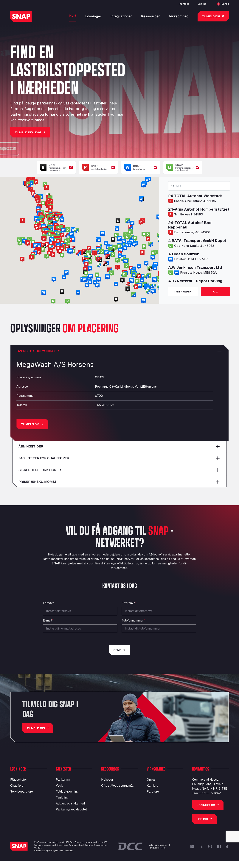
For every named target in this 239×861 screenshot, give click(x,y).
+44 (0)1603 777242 (206, 793)
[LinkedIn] (192, 846)
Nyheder (107, 780)
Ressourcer (150, 16)
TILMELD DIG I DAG (28, 132)
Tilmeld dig (211, 16)
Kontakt (184, 3)
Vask (59, 786)
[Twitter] (201, 846)
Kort (72, 15)
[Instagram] (210, 846)
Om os (151, 780)
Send (117, 650)
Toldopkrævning (67, 791)
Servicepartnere (21, 791)
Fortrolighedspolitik (157, 848)
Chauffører (17, 786)
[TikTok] (227, 846)
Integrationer (121, 16)
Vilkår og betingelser (158, 845)
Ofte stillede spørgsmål (117, 786)
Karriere (152, 786)
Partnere (153, 791)
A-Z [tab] (215, 291)
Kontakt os (206, 805)
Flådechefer (18, 780)
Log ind (202, 3)
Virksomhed (179, 16)
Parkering (63, 780)
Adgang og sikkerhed (70, 803)
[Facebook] (219, 846)
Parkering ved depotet (71, 809)
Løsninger (93, 16)
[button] (131, 268)
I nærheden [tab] (183, 291)
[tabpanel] (199, 232)
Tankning (62, 797)
